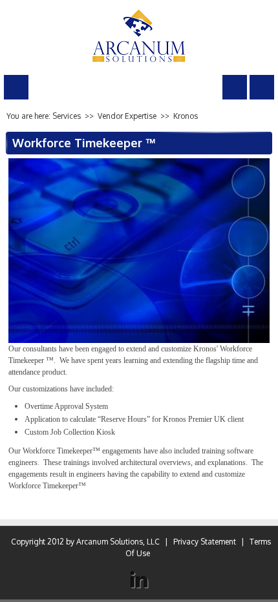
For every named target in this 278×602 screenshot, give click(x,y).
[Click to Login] (262, 87)
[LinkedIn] (139, 580)
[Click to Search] (234, 87)
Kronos (185, 116)
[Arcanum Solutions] (139, 35)
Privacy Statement (204, 541)
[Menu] (16, 87)
